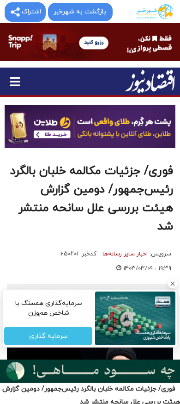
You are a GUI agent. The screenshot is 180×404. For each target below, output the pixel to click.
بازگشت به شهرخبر (80, 11)
